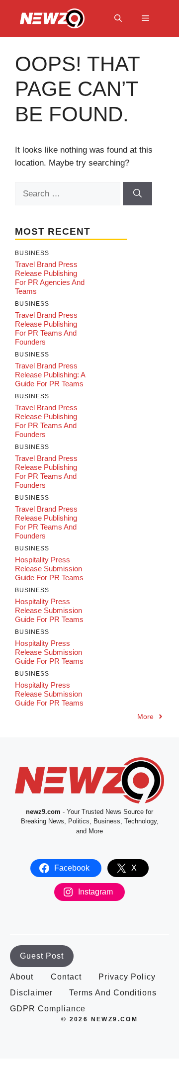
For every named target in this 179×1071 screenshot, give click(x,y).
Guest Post (42, 956)
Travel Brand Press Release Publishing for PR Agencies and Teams (50, 277)
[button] (118, 18)
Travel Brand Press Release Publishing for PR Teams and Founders (46, 328)
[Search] (137, 194)
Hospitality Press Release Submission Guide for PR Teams (49, 568)
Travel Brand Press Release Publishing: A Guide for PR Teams (50, 374)
